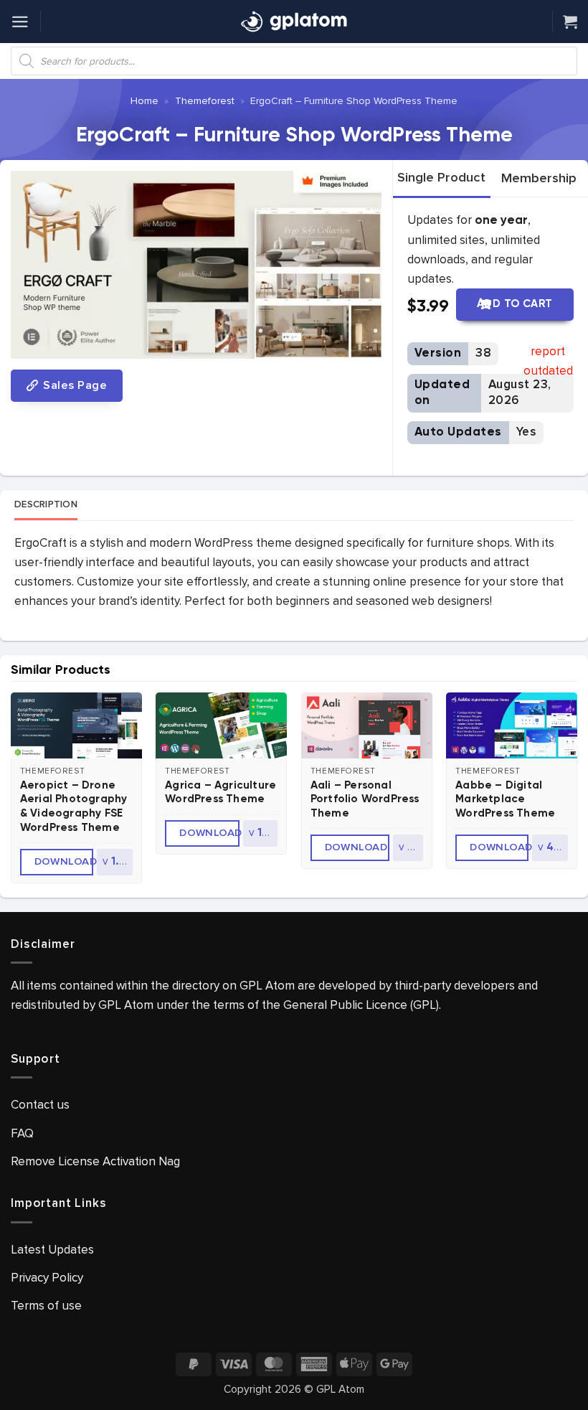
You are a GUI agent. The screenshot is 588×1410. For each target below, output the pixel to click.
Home (144, 101)
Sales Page (73, 385)
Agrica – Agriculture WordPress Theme (220, 792)
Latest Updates (52, 1249)
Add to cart (515, 304)
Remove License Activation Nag (95, 1161)
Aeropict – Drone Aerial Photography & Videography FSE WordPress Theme (74, 807)
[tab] (441, 178)
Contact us (40, 1104)
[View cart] (570, 21)
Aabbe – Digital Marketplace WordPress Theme (505, 799)
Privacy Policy (47, 1277)
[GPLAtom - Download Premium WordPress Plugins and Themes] (294, 21)
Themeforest (204, 101)
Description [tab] (45, 504)
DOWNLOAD (63, 861)
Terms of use (46, 1305)
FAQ (22, 1133)
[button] (20, 22)
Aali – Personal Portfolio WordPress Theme (364, 799)
